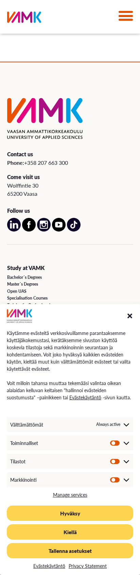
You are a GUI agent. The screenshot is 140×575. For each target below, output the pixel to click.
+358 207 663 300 (46, 162)
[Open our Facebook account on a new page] (29, 229)
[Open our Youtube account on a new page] (59, 229)
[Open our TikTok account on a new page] (74, 229)
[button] (129, 316)
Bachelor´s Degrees (24, 277)
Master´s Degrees (22, 284)
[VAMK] (24, 18)
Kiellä (70, 532)
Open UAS (17, 291)
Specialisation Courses (27, 298)
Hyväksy (70, 513)
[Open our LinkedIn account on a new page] (14, 229)
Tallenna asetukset (70, 550)
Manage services (70, 494)
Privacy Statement (88, 565)
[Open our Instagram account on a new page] (44, 229)
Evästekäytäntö (85, 397)
